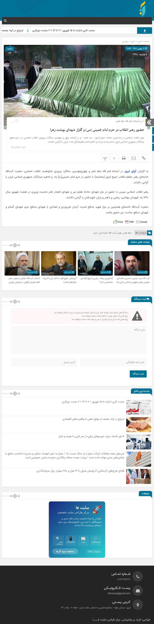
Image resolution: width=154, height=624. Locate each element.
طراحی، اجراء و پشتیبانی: (121, 619)
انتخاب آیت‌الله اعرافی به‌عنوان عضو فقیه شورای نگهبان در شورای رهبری (24, 280)
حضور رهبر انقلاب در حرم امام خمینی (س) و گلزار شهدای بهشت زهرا (97, 130)
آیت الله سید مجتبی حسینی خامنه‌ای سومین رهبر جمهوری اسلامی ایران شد (132, 280)
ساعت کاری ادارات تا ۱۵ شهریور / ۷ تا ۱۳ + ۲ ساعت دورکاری (76, 30)
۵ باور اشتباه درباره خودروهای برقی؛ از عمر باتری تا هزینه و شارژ (91, 436)
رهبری (125, 41)
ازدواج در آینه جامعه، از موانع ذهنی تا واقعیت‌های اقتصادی (93, 419)
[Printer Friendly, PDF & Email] (130, 222)
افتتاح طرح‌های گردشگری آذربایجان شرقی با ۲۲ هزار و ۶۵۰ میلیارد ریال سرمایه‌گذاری (80, 471)
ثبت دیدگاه (138, 374)
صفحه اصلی (143, 41)
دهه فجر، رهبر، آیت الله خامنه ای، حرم (113, 233)
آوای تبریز (130, 171)
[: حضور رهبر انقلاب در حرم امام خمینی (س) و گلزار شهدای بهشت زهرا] (133, 158)
